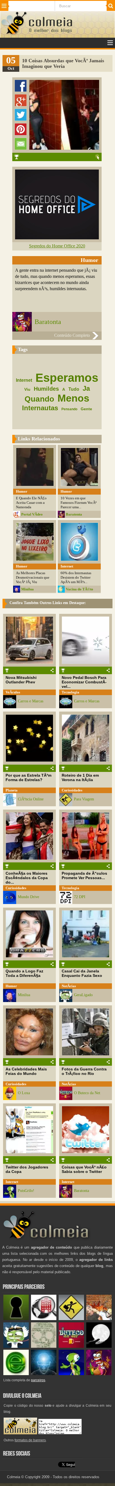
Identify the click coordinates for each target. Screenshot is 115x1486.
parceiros (38, 1380)
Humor (11, 986)
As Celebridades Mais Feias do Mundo (26, 1071)
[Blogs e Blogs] (16, 1374)
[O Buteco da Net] (71, 1346)
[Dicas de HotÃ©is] (43, 1319)
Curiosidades (72, 790)
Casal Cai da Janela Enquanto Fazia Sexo (82, 973)
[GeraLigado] (16, 1346)
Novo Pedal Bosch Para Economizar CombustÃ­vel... (84, 682)
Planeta (12, 790)
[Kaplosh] (99, 1319)
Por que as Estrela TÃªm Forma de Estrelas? (28, 777)
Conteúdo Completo (72, 335)
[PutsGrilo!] (71, 1374)
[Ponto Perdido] (16, 1319)
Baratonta (48, 321)
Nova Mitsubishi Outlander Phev (21, 679)
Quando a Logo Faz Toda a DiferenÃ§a (24, 973)
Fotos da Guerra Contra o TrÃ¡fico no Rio (84, 1071)
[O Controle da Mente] (43, 1374)
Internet (12, 1182)
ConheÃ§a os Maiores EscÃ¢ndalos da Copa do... (27, 877)
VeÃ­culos (13, 692)
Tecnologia (70, 692)
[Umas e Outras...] (43, 1346)
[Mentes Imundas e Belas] (99, 1346)
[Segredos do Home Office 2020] (57, 237)
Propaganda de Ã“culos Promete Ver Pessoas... (84, 875)
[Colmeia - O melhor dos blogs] (14, 34)
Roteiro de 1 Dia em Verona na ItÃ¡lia (80, 777)
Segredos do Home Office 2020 (57, 246)
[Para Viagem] (71, 1319)
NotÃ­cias (69, 986)
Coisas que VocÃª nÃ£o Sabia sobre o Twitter (84, 1169)
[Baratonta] (99, 1374)
